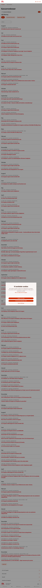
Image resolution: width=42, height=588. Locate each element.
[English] (36, 1)
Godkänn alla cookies (21, 298)
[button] (38, 1)
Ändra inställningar (21, 303)
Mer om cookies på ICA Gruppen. (21, 292)
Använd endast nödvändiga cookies (21, 300)
